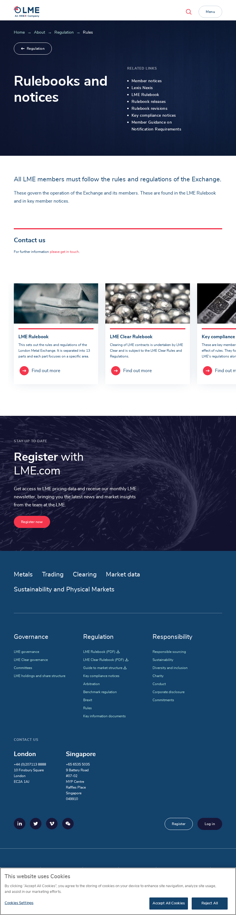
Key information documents (104, 716)
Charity (158, 676)
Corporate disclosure (168, 692)
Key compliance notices (101, 676)
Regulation (64, 32)
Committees (23, 668)
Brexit (87, 700)
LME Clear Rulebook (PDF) (105, 660)
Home (19, 32)
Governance (31, 637)
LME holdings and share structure (39, 676)
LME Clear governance (31, 660)
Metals (23, 574)
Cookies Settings (19, 903)
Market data (123, 574)
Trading (53, 574)
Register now (32, 522)
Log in (210, 824)
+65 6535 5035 (78, 764)
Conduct (159, 684)
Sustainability (163, 660)
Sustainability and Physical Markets (64, 589)
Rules (87, 708)
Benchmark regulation (100, 692)
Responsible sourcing (169, 651)
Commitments (163, 700)
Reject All (209, 903)
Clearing (85, 574)
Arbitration (91, 684)
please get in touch (64, 251)
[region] (118, 891)
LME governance (26, 651)
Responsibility (172, 637)
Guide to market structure (105, 668)
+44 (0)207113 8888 (30, 764)
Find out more (46, 370)
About (39, 32)
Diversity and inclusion (170, 668)
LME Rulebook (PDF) (101, 651)
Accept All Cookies (169, 903)
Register (178, 824)
